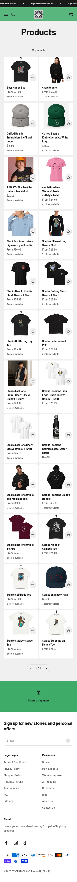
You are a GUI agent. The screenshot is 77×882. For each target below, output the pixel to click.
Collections (48, 788)
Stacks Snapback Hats (55, 594)
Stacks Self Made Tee (19, 594)
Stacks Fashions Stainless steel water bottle (54, 448)
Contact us (48, 807)
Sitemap (8, 801)
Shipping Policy (13, 775)
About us (47, 801)
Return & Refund (13, 781)
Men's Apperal (50, 768)
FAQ (6, 794)
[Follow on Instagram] (15, 842)
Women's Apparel (52, 775)
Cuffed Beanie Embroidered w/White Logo (55, 137)
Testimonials (11, 788)
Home (45, 762)
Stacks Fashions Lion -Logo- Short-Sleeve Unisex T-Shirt (55, 394)
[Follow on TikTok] (25, 842)
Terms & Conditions (15, 762)
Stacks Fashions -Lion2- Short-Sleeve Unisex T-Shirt (18, 394)
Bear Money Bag (16, 87)
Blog (44, 794)
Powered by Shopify (41, 871)
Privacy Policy (12, 768)
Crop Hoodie (49, 87)
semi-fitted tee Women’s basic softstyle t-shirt (51, 191)
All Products (49, 781)
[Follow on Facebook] (6, 842)
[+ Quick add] (33, 77)
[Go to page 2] (46, 668)
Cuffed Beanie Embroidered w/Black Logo (19, 137)
